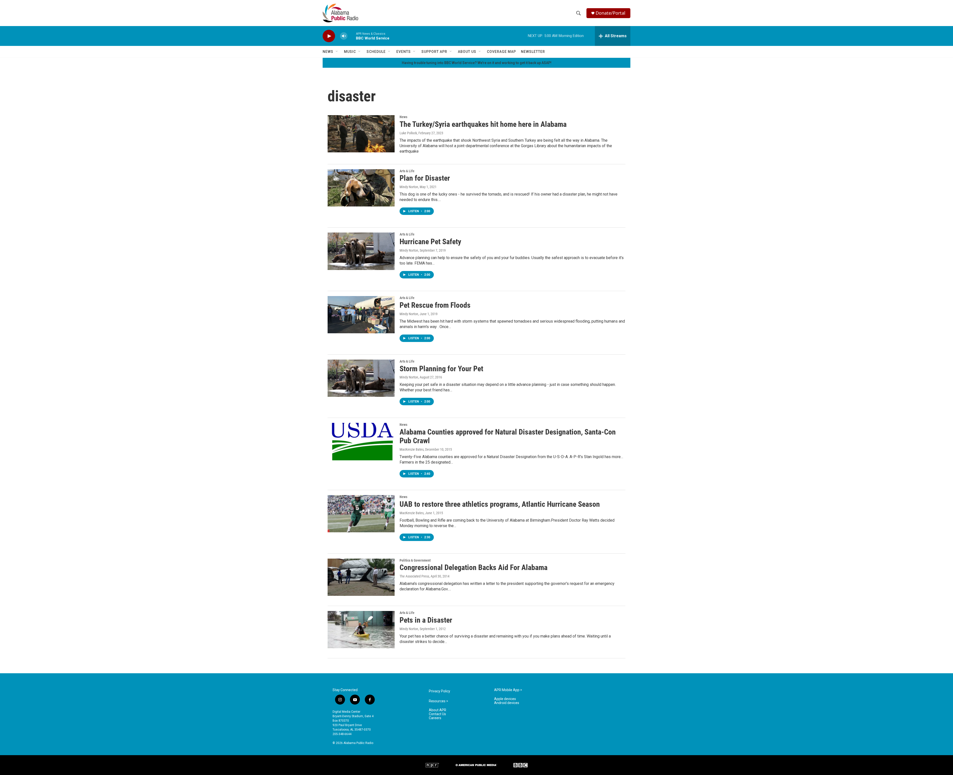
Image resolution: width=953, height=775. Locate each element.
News (328, 52)
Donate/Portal (610, 13)
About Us (467, 52)
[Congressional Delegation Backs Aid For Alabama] (361, 577)
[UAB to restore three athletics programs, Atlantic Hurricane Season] (361, 513)
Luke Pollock (408, 133)
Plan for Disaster (425, 178)
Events (403, 52)
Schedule (376, 52)
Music (350, 52)
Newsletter (533, 52)
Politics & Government (415, 560)
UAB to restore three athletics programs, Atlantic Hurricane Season (500, 504)
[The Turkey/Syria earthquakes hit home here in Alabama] (361, 133)
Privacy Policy (439, 691)
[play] (329, 36)
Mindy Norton (409, 187)
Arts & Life (407, 171)
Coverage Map (501, 52)
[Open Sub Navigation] (337, 52)
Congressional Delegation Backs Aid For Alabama (473, 567)
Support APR (434, 52)
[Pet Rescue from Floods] (361, 314)
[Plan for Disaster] (361, 187)
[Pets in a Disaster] (361, 629)
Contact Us (437, 714)
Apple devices (505, 699)
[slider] (351, 35)
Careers (435, 718)
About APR (437, 710)
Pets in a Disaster (426, 620)
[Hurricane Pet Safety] (361, 251)
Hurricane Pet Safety (430, 241)
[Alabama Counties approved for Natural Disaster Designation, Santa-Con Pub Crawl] (361, 441)
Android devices (506, 703)
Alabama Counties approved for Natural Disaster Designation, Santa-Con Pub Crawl (508, 436)
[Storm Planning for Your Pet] (361, 378)
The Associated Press (414, 576)
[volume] (344, 36)
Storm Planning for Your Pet (441, 368)
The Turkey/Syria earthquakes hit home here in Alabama (483, 124)
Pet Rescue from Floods (435, 305)
